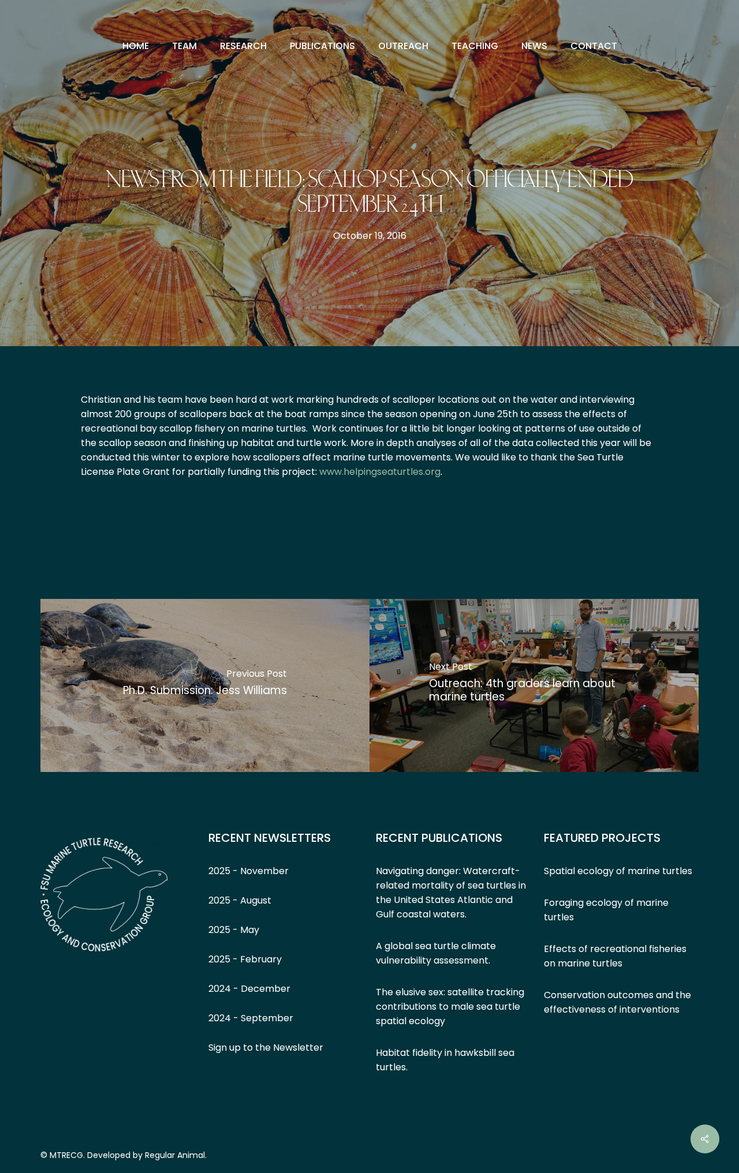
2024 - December (249, 988)
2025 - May (233, 929)
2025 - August (239, 900)
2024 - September (250, 1018)
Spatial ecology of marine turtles (618, 871)
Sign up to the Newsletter (265, 1047)
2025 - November (248, 871)
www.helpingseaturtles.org (380, 471)
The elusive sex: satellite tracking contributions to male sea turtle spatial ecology (450, 1006)
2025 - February (245, 959)
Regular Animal (175, 1155)
